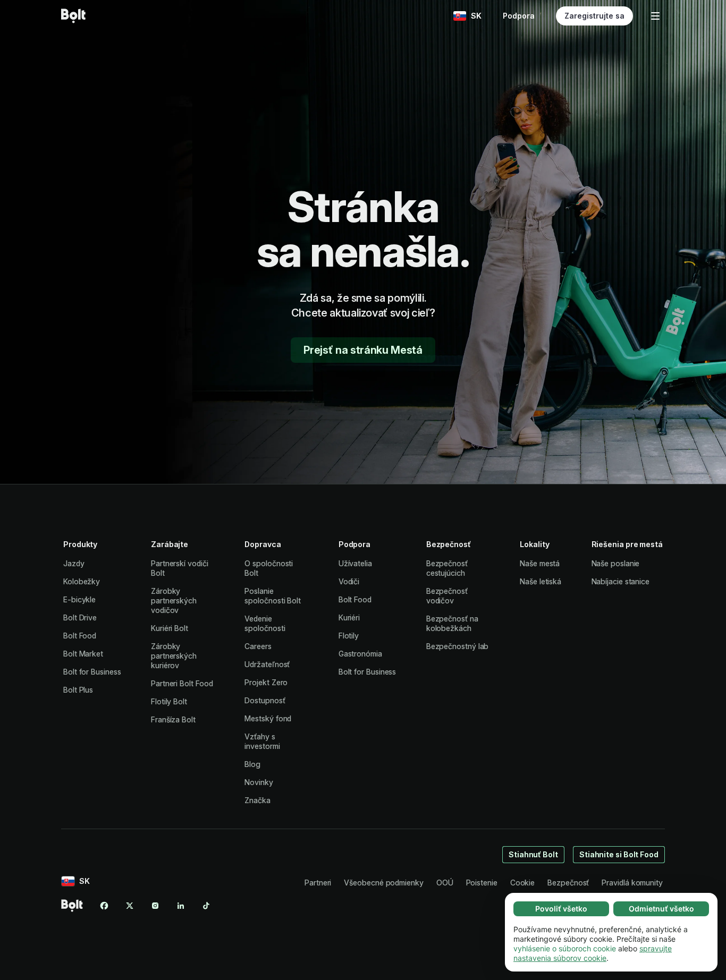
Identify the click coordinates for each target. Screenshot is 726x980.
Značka (257, 800)
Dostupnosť (264, 700)
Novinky (258, 782)
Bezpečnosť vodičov (447, 595)
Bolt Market (83, 653)
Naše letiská (540, 581)
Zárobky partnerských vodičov (174, 600)
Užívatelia (355, 563)
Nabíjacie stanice (621, 581)
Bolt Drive (80, 617)
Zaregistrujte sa (594, 15)
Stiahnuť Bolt (533, 854)
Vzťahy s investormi (262, 741)
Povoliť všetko (561, 908)
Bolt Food (79, 635)
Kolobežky (81, 581)
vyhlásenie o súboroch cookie (564, 948)
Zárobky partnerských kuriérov (174, 656)
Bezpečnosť (568, 882)
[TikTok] (206, 905)
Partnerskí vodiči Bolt (179, 568)
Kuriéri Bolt (169, 628)
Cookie (522, 882)
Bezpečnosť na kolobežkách (452, 623)
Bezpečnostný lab (457, 646)
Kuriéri (349, 617)
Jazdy (74, 563)
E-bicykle (79, 599)
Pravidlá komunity (632, 882)
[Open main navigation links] (655, 15)
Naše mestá (540, 563)
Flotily (349, 635)
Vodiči (349, 581)
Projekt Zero (266, 682)
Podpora (519, 15)
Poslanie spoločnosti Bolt (272, 595)
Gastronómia (360, 653)
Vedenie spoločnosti (264, 623)
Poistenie (481, 882)
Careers (257, 646)
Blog (252, 764)
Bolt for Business (92, 671)
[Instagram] (155, 905)
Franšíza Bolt (173, 719)
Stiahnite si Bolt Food (619, 854)
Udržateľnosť (267, 664)
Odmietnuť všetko (661, 908)
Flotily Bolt (169, 701)
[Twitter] (129, 905)
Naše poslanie (616, 563)
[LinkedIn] (180, 905)
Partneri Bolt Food (182, 683)
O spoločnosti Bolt (268, 568)
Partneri (318, 882)
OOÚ (444, 882)
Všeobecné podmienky (383, 882)
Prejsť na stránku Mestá (362, 350)
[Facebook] (104, 905)
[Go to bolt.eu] (73, 15)
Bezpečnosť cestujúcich (447, 568)
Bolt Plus (78, 689)
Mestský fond (267, 718)
